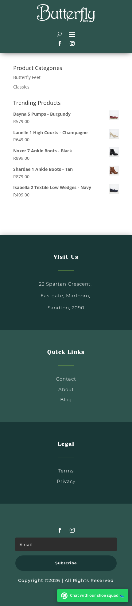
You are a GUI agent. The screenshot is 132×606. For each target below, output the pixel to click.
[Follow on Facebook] (60, 43)
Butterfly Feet (27, 77)
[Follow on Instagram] (72, 43)
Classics (21, 87)
